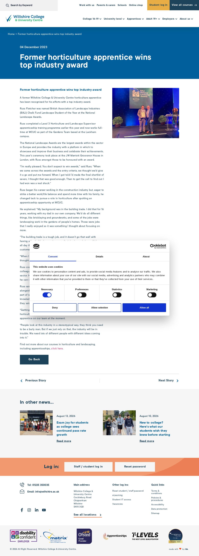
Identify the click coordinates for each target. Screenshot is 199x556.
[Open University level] (124, 19)
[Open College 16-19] (100, 19)
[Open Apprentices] (143, 19)
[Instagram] (29, 510)
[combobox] (32, 5)
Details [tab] (99, 256)
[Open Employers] (176, 19)
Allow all (144, 307)
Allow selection (99, 307)
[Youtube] (44, 510)
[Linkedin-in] (37, 510)
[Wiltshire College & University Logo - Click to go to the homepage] (25, 18)
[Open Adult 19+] (159, 19)
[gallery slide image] (23, 536)
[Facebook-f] (22, 510)
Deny (55, 307)
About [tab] (146, 256)
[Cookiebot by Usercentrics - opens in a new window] (152, 246)
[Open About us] (192, 19)
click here (57, 348)
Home (11, 34)
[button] (179, 549)
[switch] (82, 294)
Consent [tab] (53, 256)
